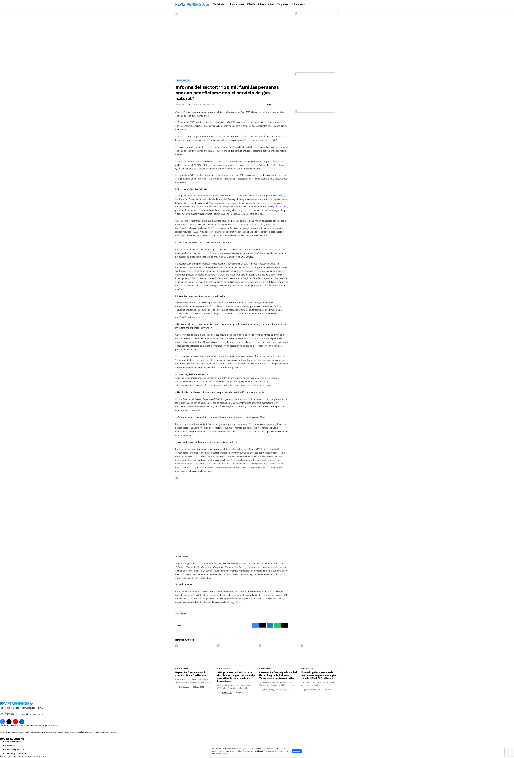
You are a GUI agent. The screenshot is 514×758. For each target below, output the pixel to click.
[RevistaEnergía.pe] (192, 4)
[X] (9, 721)
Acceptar (297, 751)
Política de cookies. (220, 753)
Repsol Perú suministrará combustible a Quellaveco (190, 674)
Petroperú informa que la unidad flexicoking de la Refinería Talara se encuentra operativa (278, 675)
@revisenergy (184, 687)
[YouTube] (15, 721)
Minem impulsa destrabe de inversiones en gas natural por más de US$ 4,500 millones (318, 675)
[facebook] (2, 721)
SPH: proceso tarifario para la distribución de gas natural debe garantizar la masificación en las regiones (236, 676)
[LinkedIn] (21, 721)
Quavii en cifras (279, 206)
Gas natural (181, 613)
